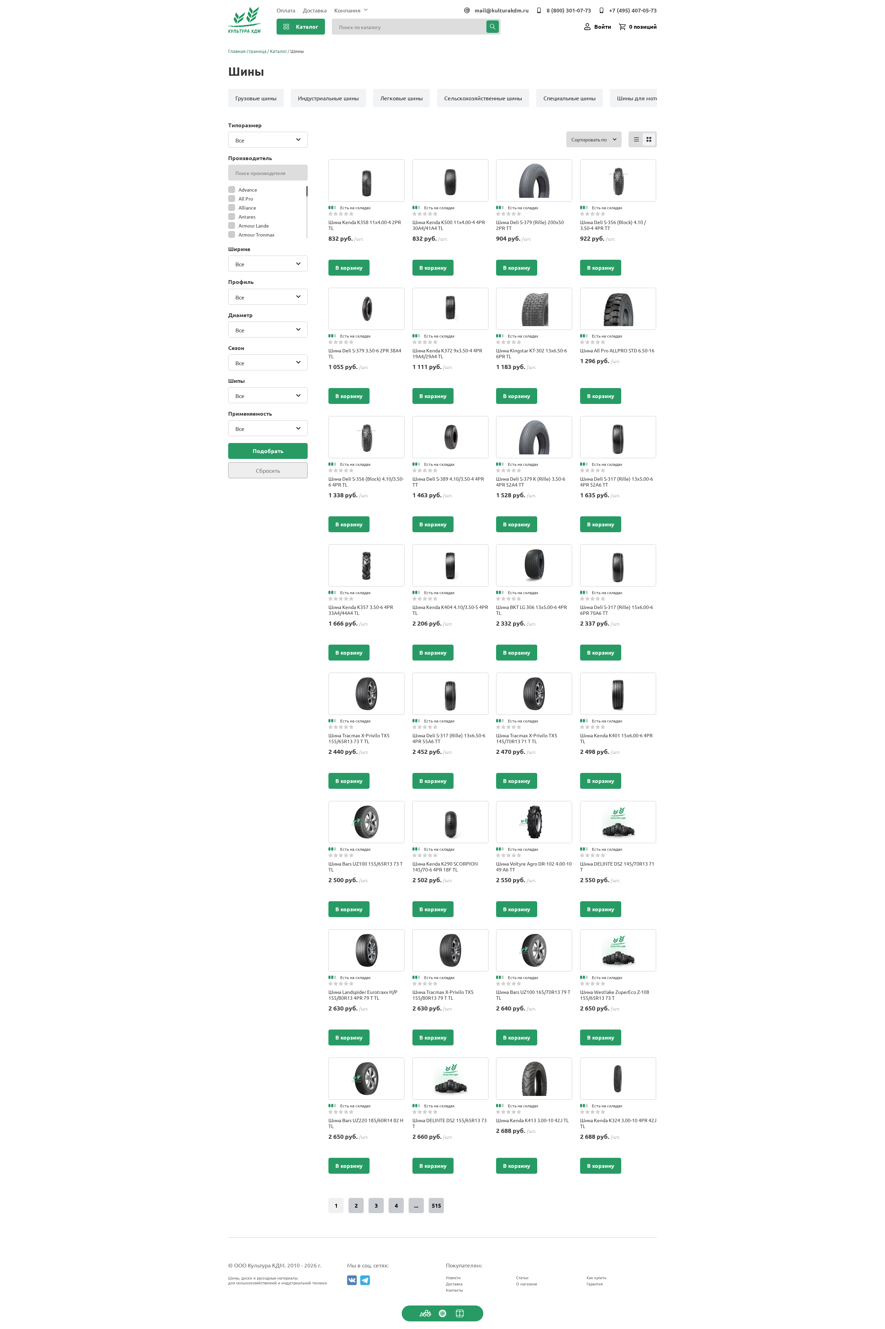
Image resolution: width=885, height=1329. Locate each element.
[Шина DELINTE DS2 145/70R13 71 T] (618, 807)
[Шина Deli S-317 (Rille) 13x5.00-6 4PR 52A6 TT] (618, 422)
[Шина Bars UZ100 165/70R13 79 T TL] (534, 936)
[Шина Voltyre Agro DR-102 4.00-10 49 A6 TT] (534, 807)
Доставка (315, 10)
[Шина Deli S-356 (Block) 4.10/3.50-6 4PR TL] (366, 422)
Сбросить (268, 470)
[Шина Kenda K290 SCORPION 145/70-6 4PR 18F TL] (450, 807)
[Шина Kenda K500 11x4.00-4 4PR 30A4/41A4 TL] (450, 166)
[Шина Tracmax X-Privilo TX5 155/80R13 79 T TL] (450, 936)
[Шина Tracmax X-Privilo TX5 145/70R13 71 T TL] (534, 679)
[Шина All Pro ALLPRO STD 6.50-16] (618, 294)
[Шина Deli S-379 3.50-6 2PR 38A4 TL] (366, 294)
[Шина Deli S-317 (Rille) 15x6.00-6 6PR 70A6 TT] (618, 551)
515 (436, 1205)
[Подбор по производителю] (442, 1313)
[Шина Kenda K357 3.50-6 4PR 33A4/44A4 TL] (366, 551)
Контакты (454, 1290)
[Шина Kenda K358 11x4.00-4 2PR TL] (366, 166)
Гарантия (595, 1283)
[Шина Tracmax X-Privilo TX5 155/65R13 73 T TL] (366, 679)
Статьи (522, 1277)
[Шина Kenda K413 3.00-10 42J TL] (534, 1064)
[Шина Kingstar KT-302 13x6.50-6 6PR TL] (534, 294)
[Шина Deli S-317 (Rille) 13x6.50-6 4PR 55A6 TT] (450, 679)
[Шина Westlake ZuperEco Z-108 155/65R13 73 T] (618, 936)
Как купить (596, 1277)
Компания (347, 10)
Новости (453, 1277)
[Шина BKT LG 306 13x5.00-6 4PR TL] (534, 551)
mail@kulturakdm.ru (502, 10)
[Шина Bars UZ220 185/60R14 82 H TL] (366, 1064)
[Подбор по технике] (425, 1313)
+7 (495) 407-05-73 (633, 10)
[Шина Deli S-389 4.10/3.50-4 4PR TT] (450, 422)
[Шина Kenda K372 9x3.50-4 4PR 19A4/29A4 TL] (450, 294)
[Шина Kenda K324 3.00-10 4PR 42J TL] (618, 1064)
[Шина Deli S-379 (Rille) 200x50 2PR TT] (534, 166)
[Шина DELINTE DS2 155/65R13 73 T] (450, 1064)
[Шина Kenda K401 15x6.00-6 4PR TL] (618, 679)
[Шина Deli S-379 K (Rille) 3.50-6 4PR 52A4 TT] (534, 422)
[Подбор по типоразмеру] (460, 1313)
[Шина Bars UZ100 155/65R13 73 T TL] (366, 807)
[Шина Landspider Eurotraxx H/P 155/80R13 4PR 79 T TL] (366, 936)
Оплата (286, 10)
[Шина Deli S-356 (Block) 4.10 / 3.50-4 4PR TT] (618, 166)
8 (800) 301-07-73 (569, 10)
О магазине (526, 1283)
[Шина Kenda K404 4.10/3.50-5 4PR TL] (450, 551)
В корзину (349, 267)
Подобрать (268, 450)
